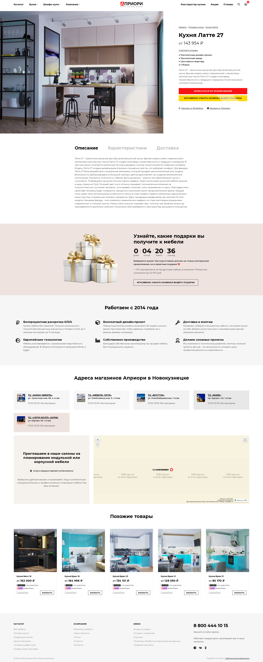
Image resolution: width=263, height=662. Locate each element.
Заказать (47, 593)
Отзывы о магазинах (144, 633)
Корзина (138, 637)
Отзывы (228, 4)
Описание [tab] (86, 148)
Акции (214, 4)
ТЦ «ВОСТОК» (156, 395)
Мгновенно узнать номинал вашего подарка (213, 98)
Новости (78, 641)
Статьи (77, 637)
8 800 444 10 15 (211, 625)
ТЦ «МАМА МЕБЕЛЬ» (40, 395)
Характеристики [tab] (127, 148)
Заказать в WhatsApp (192, 108)
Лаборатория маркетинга (237, 658)
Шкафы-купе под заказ (26, 649)
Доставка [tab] (167, 148)
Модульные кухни (23, 637)
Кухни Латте (211, 27)
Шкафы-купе (51, 4)
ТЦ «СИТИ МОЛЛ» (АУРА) (43, 417)
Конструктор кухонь (193, 4)
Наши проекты (81, 633)
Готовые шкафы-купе (25, 645)
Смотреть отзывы (188, 50)
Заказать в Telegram (220, 108)
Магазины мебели (83, 629)
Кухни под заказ (22, 641)
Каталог (19, 4)
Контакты (79, 645)
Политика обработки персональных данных (157, 641)
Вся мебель (20, 629)
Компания (72, 4)
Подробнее (22, 592)
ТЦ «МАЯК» (214, 395)
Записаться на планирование (213, 91)
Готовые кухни (196, 27)
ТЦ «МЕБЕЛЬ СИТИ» (100, 395)
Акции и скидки (142, 629)
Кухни (32, 4)
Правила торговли (143, 645)
